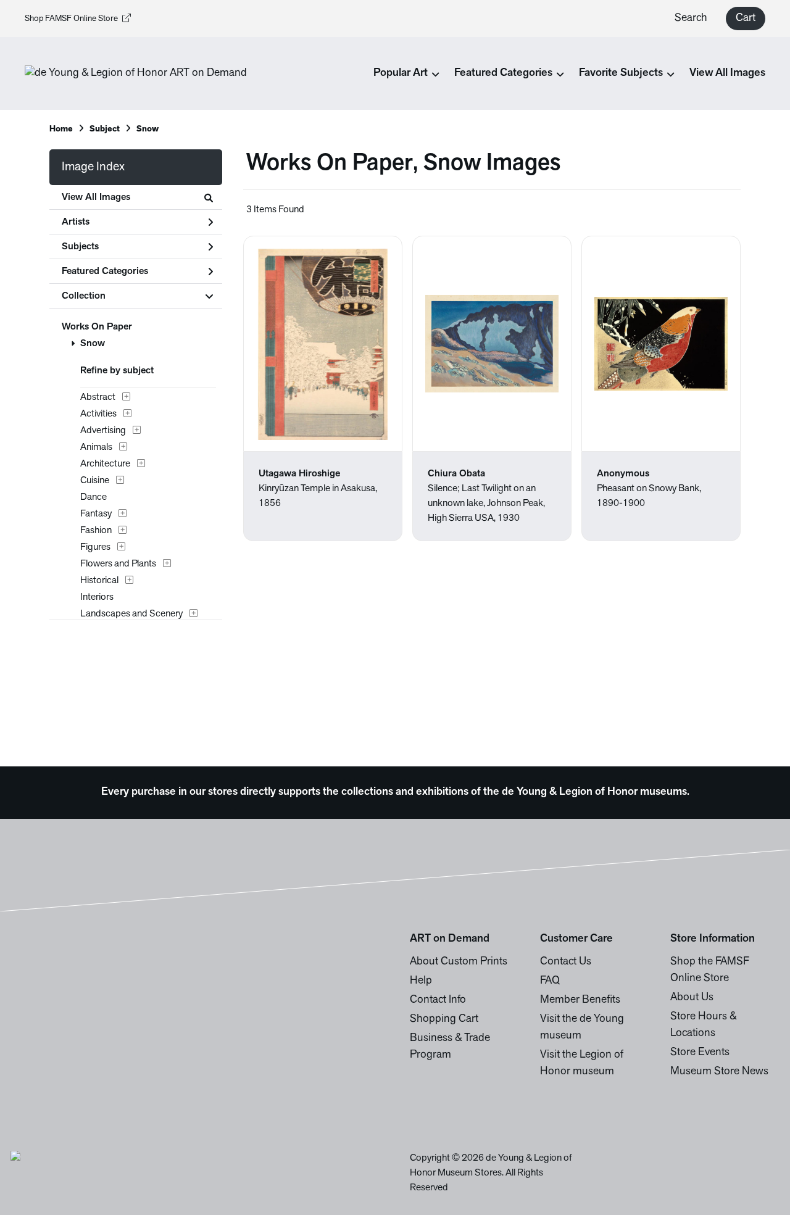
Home (61, 129)
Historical (99, 581)
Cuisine (94, 481)
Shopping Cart (444, 1019)
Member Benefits (580, 1000)
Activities (98, 414)
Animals (96, 447)
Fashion (96, 531)
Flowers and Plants (118, 564)
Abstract (97, 397)
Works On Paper (97, 327)
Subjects (80, 247)
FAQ (550, 981)
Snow (92, 344)
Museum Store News (719, 1071)
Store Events (700, 1052)
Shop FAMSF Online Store (71, 18)
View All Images (727, 73)
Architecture (105, 464)
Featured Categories (105, 271)
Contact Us (565, 962)
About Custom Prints (458, 962)
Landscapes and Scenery (131, 614)
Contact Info (438, 1000)
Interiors (97, 597)
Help (421, 981)
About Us (691, 997)
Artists (75, 222)
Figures (95, 547)
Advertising (103, 431)
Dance (93, 497)
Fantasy (96, 514)
